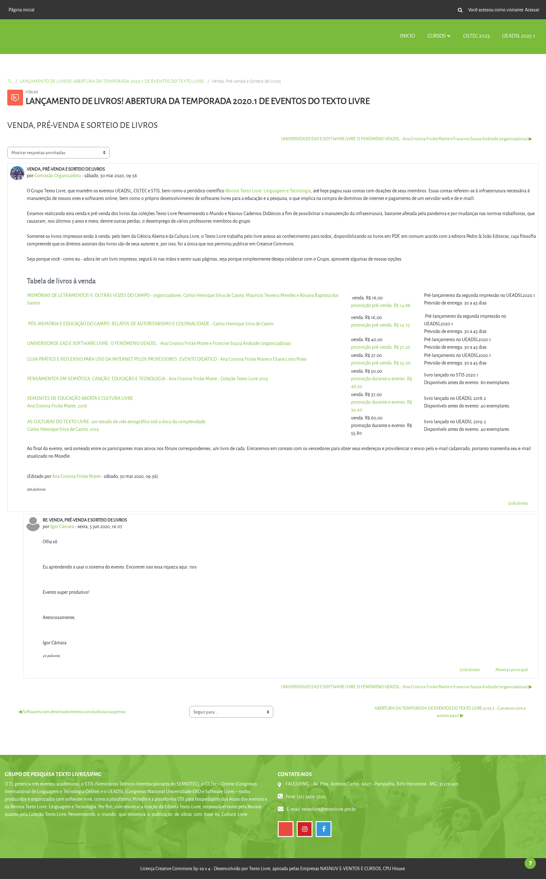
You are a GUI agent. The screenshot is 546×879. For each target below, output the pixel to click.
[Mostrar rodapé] (530, 863)
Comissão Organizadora (57, 175)
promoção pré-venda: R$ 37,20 (380, 347)
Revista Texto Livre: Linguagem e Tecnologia (268, 190)
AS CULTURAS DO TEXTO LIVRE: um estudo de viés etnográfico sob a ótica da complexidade (116, 421)
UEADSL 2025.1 (518, 35)
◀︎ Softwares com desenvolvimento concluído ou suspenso (71, 711)
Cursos (437, 35)
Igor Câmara (62, 526)
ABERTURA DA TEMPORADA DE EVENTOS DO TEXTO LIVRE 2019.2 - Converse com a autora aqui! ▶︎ (450, 711)
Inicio (407, 35)
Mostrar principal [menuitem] (511, 669)
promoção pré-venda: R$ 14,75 (380, 325)
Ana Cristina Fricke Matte (76, 476)
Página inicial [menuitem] (21, 9)
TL (9, 81)
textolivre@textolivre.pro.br (329, 809)
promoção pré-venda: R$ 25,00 (380, 362)
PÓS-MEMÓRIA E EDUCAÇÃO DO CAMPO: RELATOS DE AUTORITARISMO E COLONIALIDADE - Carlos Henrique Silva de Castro (151, 323)
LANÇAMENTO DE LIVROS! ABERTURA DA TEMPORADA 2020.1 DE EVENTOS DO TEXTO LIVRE (112, 81)
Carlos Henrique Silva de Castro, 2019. (63, 429)
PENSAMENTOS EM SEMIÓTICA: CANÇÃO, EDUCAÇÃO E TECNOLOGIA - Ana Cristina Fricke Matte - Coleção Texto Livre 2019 (147, 378)
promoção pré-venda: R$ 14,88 (380, 305)
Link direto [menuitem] (518, 503)
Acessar (532, 9)
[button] (460, 9)
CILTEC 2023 (476, 35)
